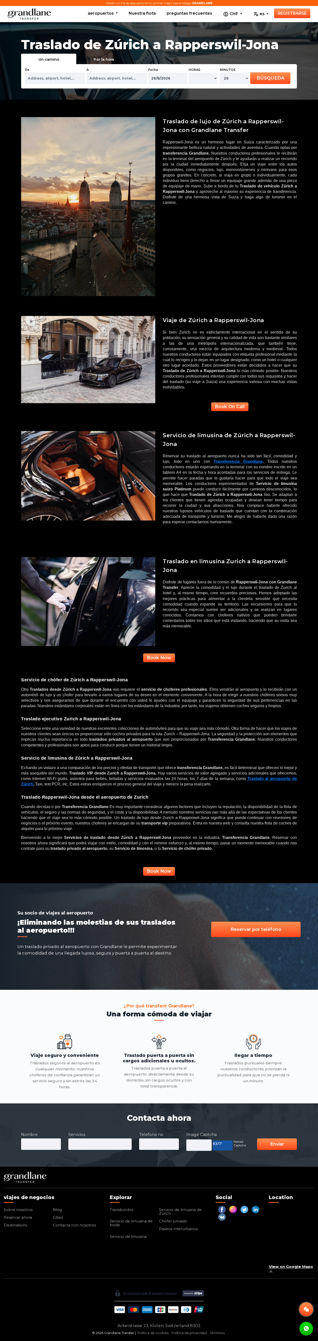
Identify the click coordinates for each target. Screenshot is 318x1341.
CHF (234, 13)
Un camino (49, 59)
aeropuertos (101, 13)
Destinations (15, 1225)
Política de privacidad (189, 1333)
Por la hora (104, 59)
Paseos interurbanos (178, 1228)
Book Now (159, 657)
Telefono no (151, 1134)
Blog (57, 1209)
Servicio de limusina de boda (131, 1223)
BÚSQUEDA (270, 78)
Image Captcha (201, 1134)
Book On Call (230, 406)
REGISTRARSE (292, 13)
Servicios (76, 1134)
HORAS (194, 70)
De (27, 70)
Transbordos (121, 1209)
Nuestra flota (142, 13)
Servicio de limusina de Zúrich (180, 1211)
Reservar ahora (18, 1217)
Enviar (277, 1144)
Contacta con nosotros (74, 1225)
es (262, 13)
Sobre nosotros (18, 1209)
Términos (217, 1333)
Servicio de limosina (128, 1236)
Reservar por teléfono (256, 929)
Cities (58, 1217)
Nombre (29, 1134)
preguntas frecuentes (189, 13)
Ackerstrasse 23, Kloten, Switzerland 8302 (159, 1325)
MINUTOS (228, 70)
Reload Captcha (240, 1143)
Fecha (153, 70)
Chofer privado (173, 1221)
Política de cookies (153, 1333)
